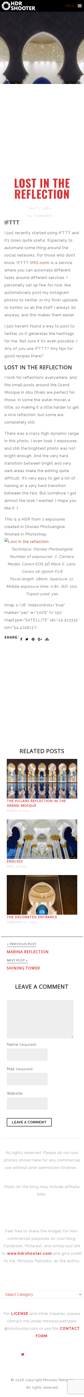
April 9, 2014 (17, 866)
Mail (20, 1069)
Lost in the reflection (42, 188)
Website (15, 1093)
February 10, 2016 (22, 922)
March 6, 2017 (18, 810)
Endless (15, 861)
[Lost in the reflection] (26, 541)
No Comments (40, 216)
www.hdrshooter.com (29, 1253)
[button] (70, 6)
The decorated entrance (32, 917)
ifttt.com (39, 263)
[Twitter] (23, 1354)
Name (21, 1044)
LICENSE (20, 1313)
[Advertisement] (42, 133)
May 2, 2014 (40, 208)
